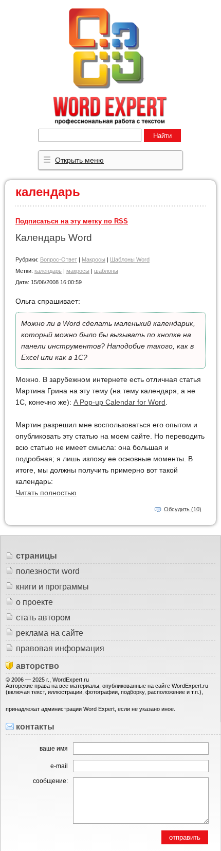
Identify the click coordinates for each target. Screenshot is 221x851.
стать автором (43, 617)
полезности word (48, 571)
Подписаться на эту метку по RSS (71, 221)
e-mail (59, 766)
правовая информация (60, 648)
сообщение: (50, 781)
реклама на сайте (49, 633)
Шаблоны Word (130, 259)
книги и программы (52, 586)
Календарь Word (53, 237)
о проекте (34, 602)
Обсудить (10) (182, 509)
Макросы (93, 259)
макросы (77, 271)
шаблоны (106, 271)
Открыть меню (79, 160)
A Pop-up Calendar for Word (119, 402)
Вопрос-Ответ (58, 259)
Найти (162, 136)
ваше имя (54, 748)
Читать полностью (46, 493)
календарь (48, 271)
